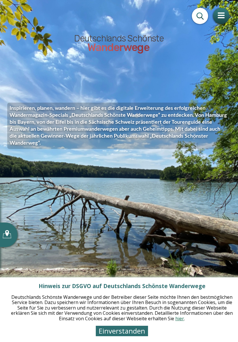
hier (179, 318)
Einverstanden (122, 331)
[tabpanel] (119, 171)
